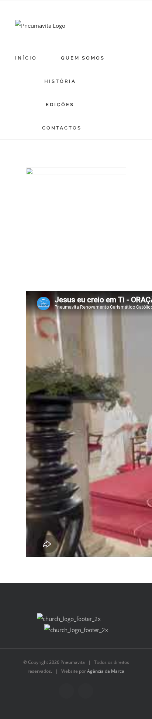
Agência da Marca (105, 671)
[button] (108, 128)
